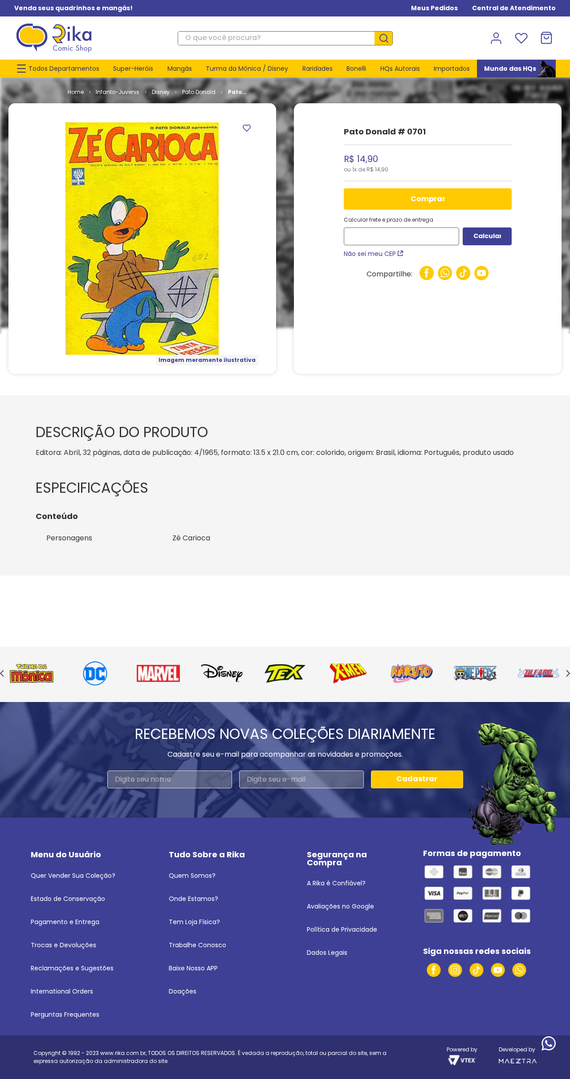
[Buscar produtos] (387, 38)
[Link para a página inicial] (76, 92)
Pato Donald (199, 92)
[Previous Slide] (2, 674)
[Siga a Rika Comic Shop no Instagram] (455, 970)
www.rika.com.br (123, 1053)
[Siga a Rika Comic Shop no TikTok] (476, 970)
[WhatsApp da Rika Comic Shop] (519, 970)
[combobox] (284, 38)
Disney (161, 92)
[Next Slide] (568, 674)
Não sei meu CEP (370, 253)
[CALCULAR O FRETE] (487, 236)
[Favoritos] (521, 38)
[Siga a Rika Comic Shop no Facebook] (434, 970)
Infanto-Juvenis (117, 92)
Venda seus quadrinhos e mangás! (73, 8)
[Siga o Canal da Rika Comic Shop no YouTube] (498, 970)
